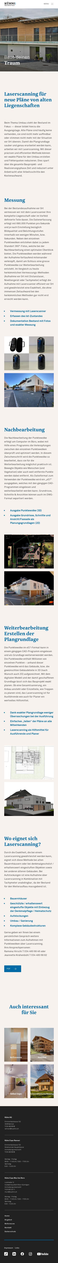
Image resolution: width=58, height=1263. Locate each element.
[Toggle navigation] (48, 4)
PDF (9, 969)
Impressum (8, 1248)
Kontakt (8, 1228)
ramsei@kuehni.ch (12, 1129)
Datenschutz (10, 1231)
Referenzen (10, 1224)
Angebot (8, 1220)
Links (17, 1248)
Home (7, 1216)
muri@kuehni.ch (11, 1192)
